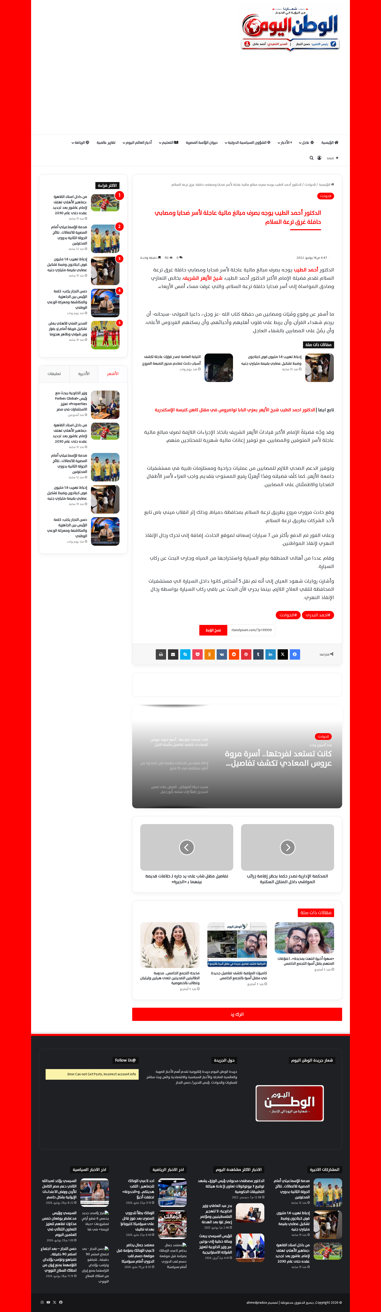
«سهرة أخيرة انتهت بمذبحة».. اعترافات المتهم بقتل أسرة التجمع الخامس (306, 961)
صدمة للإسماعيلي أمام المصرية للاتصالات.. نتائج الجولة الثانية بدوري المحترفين (69, 235)
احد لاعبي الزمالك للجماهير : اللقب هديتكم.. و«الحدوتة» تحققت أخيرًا (138, 1189)
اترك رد (237, 1014)
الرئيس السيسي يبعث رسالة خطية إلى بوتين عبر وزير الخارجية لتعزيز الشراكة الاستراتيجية (215, 1244)
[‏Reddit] (234, 654)
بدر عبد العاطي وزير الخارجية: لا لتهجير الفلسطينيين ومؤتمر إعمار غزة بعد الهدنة (216, 1214)
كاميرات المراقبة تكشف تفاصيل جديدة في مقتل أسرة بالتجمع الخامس (239, 975)
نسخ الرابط (213, 630)
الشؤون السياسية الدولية (247, 143)
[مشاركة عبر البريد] (173, 654)
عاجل (306, 143)
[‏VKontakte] (222, 654)
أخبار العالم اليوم (139, 143)
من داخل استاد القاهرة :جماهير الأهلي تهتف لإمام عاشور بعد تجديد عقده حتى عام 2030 (70, 205)
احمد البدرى (317, 615)
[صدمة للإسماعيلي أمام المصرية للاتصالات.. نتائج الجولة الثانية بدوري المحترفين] (105, 239)
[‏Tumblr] (258, 654)
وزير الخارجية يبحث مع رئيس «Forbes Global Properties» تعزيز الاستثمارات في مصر (71, 401)
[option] (237, 756)
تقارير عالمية (106, 143)
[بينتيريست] (246, 654)
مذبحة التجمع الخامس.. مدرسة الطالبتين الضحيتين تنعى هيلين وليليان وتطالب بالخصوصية (170, 978)
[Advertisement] (190, 96)
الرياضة (80, 143)
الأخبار (285, 143)
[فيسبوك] (295, 654)
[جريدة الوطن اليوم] (290, 28)
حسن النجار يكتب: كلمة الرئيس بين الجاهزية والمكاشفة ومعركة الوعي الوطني (67, 299)
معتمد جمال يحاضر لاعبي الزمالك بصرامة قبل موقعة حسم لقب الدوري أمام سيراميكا (135, 1253)
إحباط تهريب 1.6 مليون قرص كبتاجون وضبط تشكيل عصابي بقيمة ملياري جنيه (67, 264)
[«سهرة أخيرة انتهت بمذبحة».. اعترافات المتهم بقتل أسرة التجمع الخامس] (304, 938)
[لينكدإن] (270, 654)
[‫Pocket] (197, 654)
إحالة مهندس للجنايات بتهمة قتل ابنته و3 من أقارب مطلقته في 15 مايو (276, 758)
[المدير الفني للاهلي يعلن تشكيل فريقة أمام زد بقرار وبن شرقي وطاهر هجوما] (105, 335)
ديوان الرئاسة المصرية (202, 143)
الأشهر (113, 374)
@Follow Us (125, 1060)
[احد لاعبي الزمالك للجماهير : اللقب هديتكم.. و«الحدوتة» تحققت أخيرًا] (172, 1192)
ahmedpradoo (256, 1303)
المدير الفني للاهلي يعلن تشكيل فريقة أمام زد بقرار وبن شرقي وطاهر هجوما (67, 328)
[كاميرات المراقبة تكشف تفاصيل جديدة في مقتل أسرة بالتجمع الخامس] (237, 945)
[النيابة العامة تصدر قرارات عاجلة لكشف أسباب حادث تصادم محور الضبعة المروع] (218, 368)
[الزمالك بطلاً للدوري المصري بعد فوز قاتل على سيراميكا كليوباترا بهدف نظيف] (172, 1224)
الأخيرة (84, 374)
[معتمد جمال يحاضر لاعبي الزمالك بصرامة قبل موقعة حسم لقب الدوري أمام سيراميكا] (172, 1257)
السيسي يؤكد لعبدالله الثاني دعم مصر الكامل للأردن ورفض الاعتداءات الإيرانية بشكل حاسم (59, 1189)
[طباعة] (161, 654)
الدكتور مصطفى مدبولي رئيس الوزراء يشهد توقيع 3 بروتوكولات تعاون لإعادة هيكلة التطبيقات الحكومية (231, 1186)
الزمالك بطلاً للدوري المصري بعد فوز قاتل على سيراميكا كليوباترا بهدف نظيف (137, 1221)
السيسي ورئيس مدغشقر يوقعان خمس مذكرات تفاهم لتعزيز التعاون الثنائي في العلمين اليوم (59, 1224)
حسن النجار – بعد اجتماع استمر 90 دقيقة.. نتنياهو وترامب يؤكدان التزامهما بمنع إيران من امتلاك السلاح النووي (58, 1259)
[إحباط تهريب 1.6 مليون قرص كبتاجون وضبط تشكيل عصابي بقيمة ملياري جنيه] (319, 368)
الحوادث (310, 185)
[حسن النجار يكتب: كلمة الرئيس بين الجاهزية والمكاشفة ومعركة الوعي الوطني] (105, 303)
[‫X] (283, 654)
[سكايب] (185, 654)
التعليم (168, 143)
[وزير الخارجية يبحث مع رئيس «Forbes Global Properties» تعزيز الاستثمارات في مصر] (105, 405)
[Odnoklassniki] (209, 654)
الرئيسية (327, 143)
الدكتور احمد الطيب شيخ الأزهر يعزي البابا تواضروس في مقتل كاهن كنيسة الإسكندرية (235, 410)
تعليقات (54, 374)
